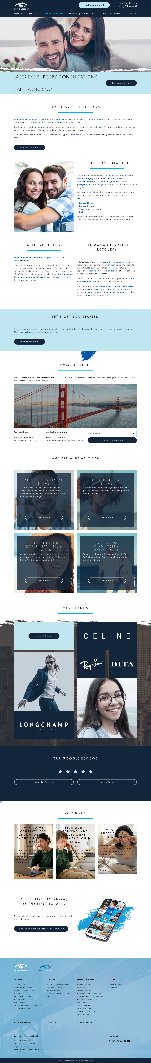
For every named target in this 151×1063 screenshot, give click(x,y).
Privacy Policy (20, 999)
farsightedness (85, 184)
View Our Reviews (44, 782)
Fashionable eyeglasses (25, 119)
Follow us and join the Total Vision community (41, 929)
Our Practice (19, 985)
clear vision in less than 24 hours (103, 271)
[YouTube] (128, 1041)
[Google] (121, 1041)
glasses (80, 292)
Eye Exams (33, 13)
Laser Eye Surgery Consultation (90, 996)
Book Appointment (94, 5)
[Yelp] (125, 1041)
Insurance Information (23, 988)
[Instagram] (117, 1041)
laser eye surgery (85, 178)
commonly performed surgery (37, 257)
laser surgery (58, 122)
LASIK (16, 257)
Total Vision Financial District (103, 119)
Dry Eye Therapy (84, 990)
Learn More (44, 517)
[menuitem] (19, 13)
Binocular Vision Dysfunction (89, 993)
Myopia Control (83, 985)
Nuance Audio (83, 1014)
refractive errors (84, 181)
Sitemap (17, 993)
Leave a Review (107, 782)
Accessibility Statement (24, 996)
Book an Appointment (112, 440)
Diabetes (83, 212)
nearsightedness (112, 181)
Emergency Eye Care (86, 1011)
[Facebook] (110, 1041)
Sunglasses (113, 988)
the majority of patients (116, 292)
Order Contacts (89, 13)
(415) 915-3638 (127, 6)
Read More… (31, 867)
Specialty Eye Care (53, 13)
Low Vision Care (83, 1005)
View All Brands (44, 636)
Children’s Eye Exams (54, 988)
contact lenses (94, 292)
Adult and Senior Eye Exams (57, 985)
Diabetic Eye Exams (54, 990)
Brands (72, 13)
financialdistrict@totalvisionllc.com (67, 441)
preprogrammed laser (32, 277)
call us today (27, 332)
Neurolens (81, 988)
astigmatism (103, 184)
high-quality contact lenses (55, 119)
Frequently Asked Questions (25, 990)
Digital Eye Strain (84, 1008)
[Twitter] (113, 1041)
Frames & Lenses (115, 985)
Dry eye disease (86, 206)
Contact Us (131, 13)
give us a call (77, 135)
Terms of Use (19, 1002)
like (78, 198)
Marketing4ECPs (71, 1060)
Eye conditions (86, 203)
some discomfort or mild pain (116, 262)
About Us (18, 13)
